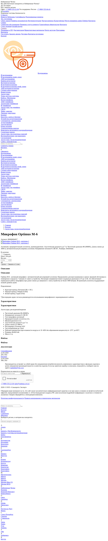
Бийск (3, 435)
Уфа (2, 531)
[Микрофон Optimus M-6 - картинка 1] (15, 241)
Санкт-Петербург (7, 514)
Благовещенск (6, 437)
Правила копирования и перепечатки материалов (42, 398)
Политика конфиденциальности (12, 398)
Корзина (4, 147)
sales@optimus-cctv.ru (21, 384)
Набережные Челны (8, 488)
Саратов (4, 516)
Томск (3, 524)
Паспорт (4, 357)
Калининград (6, 461)
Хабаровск (5, 535)
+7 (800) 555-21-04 (12, 9)
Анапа (3, 427)
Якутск (3, 539)
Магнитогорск (6, 475)
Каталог (4, 410)
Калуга (3, 463)
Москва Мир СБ (7, 482)
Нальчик (4, 490)
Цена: (3, 256)
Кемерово (4, 465)
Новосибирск (6, 493)
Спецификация (6, 351)
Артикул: (4, 239)
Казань (3, 459)
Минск (3, 476)
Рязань (3, 511)
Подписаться (26, 373)
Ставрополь (5, 518)
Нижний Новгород (8, 492)
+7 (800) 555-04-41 (43, 9)
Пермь (3, 503)
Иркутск (4, 456)
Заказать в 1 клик (14, 264)
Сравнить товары (7, 146)
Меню (3, 412)
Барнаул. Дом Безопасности (11, 431)
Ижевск (3, 454)
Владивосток (5, 440)
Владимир (4, 442)
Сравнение (5, 413)
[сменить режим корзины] (7, 147)
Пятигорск (5, 505)
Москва (3, 480)
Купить (4, 264)
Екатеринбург (6, 450)
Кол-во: (3, 258)
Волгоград (4, 444)
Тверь (3, 522)
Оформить (4, 151)
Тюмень (4, 528)
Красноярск (5, 469)
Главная (4, 408)
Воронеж (4, 446)
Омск (3, 497)
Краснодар (5, 467)
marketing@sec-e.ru (17, 368)
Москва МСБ (5, 484)
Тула (2, 526)
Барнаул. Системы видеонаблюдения (14, 433)
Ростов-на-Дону (6, 509)
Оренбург (4, 499)
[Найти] (21, 406)
